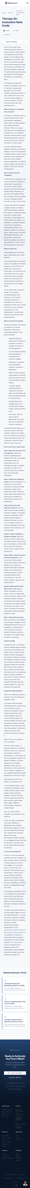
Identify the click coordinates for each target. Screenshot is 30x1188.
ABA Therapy (5, 1135)
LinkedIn (7, 30)
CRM (17, 1122)
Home (3, 12)
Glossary (10, 12)
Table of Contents (15, 42)
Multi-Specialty (7, 1142)
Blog (17, 1135)
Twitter (17, 30)
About (17, 1154)
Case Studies (20, 1139)
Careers (18, 1156)
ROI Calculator (6, 1111)
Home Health (5, 1144)
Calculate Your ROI (15, 1077)
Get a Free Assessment (15, 1073)
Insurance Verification (20, 1110)
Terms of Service (19, 1178)
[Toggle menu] (27, 3)
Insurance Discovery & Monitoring (19, 1118)
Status (4, 1154)
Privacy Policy (21, 1174)
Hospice (4, 1146)
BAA (26, 1178)
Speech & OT (5, 1139)
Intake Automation (21, 1124)
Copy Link (7, 34)
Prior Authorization (20, 1114)
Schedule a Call (7, 1114)
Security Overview (7, 1158)
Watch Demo (5, 1116)
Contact (18, 1160)
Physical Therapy (7, 1137)
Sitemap (15, 1181)
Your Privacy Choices (8, 1178)
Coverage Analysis (7, 1109)
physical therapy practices (15, 932)
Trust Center (6, 1156)
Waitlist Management (19, 1127)
